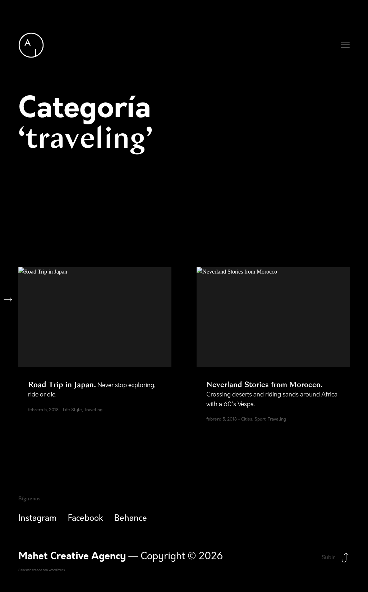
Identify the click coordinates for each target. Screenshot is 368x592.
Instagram (37, 518)
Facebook (85, 518)
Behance (130, 518)
